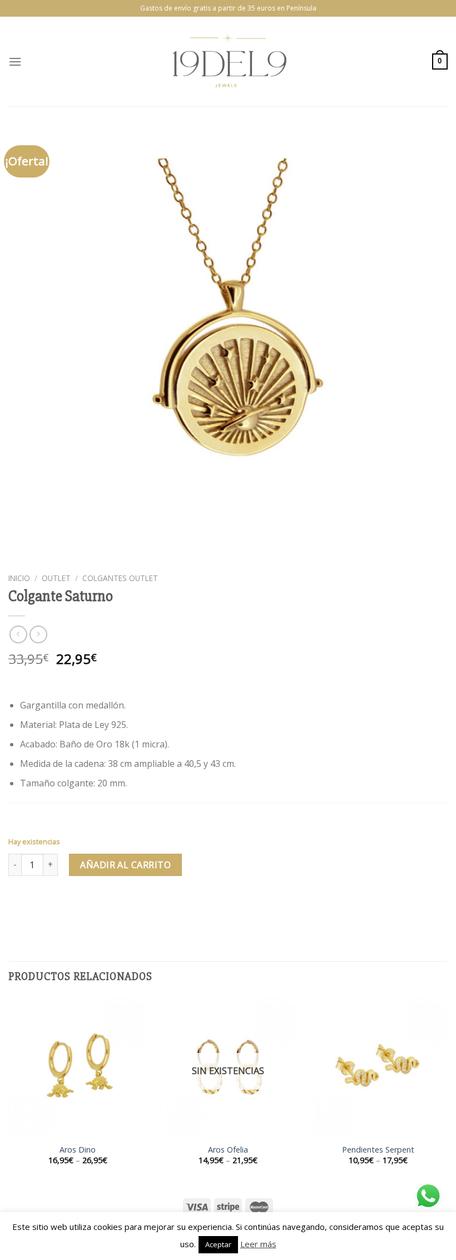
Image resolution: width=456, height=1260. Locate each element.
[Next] (447, 1091)
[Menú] (15, 61)
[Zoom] (23, 554)
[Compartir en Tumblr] (119, 906)
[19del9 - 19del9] (228, 61)
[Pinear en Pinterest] (99, 906)
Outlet (56, 578)
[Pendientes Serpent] (378, 1066)
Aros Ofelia (228, 1150)
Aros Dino (78, 1150)
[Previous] (9, 1091)
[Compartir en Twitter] (58, 906)
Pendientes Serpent (378, 1150)
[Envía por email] (79, 906)
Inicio (19, 578)
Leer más (258, 1243)
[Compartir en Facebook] (38, 906)
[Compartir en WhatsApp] (18, 906)
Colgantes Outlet (120, 578)
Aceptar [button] (218, 1244)
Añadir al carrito (125, 865)
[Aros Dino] (77, 1066)
